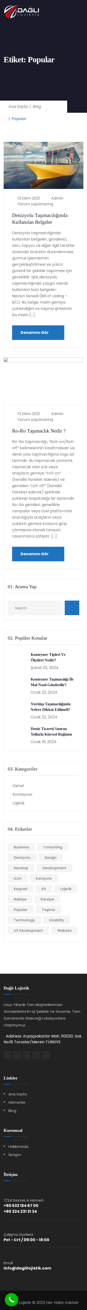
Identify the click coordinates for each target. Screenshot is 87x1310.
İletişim (14, 1154)
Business (21, 847)
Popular (21, 909)
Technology (24, 920)
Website (64, 930)
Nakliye (20, 899)
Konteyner (23, 794)
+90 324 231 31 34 (20, 1211)
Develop (21, 868)
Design (51, 857)
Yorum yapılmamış (35, 204)
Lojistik (19, 803)
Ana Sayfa (17, 1094)
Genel (18, 785)
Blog (12, 1110)
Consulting (52, 847)
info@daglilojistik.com (27, 1268)
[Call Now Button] (11, 1299)
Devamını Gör (35, 332)
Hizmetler (17, 1102)
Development (54, 868)
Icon (18, 878)
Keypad (20, 888)
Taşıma (48, 909)
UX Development (28, 930)
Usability (56, 920)
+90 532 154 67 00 (21, 1205)
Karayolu (44, 878)
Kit (44, 888)
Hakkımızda (18, 1146)
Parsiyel (47, 899)
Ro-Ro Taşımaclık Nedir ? (38, 431)
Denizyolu (22, 857)
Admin (56, 198)
